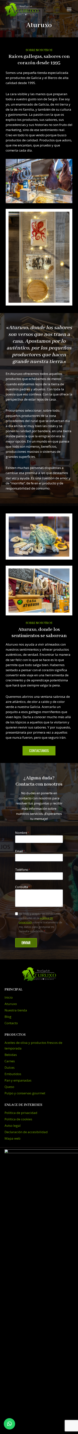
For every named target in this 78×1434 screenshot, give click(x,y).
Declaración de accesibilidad (26, 1132)
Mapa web (12, 1138)
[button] (9, 1423)
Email (20, 851)
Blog (8, 1016)
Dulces (10, 1067)
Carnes (10, 1061)
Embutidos (13, 1074)
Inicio (9, 997)
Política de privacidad (21, 1113)
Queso (9, 1087)
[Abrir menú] (69, 9)
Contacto (11, 1023)
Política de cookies (18, 1119)
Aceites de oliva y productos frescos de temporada (33, 1045)
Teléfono (22, 870)
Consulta (22, 887)
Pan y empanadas (18, 1080)
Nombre (22, 833)
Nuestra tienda (16, 1010)
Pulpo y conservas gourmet (25, 1093)
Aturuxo (11, 1004)
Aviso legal (13, 1125)
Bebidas (11, 1055)
